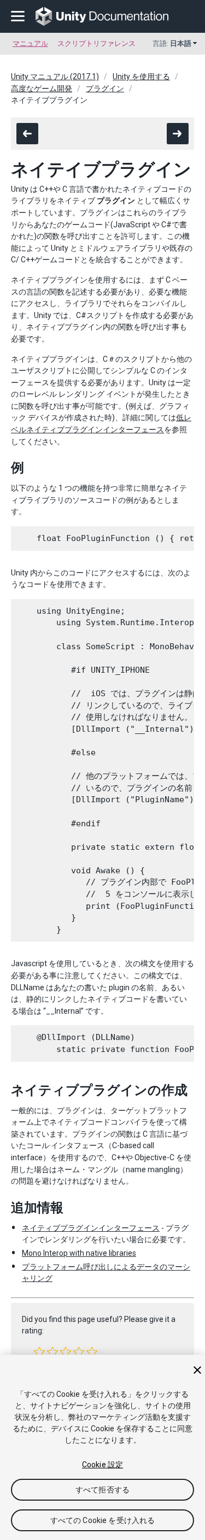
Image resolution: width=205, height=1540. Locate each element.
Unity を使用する (141, 76)
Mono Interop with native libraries (79, 1253)
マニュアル (30, 43)
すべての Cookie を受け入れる (102, 1520)
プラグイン (105, 88)
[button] (39, 1352)
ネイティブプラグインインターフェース (91, 1228)
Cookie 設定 (102, 1464)
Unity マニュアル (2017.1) (55, 76)
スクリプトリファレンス (96, 43)
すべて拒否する (102, 1489)
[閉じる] (197, 1370)
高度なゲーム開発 (41, 88)
